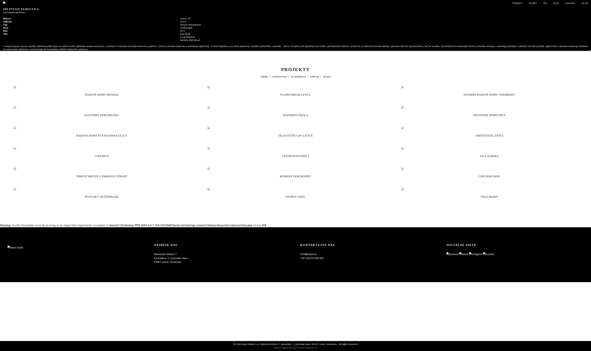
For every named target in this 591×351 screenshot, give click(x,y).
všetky (264, 76)
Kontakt (570, 3)
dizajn (327, 76)
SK (583, 3)
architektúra (298, 76)
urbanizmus (279, 76)
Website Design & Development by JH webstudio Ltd (295, 348)
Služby (533, 3)
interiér (314, 76)
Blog (556, 3)
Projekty (517, 3)
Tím (545, 3)
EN (586, 3)
